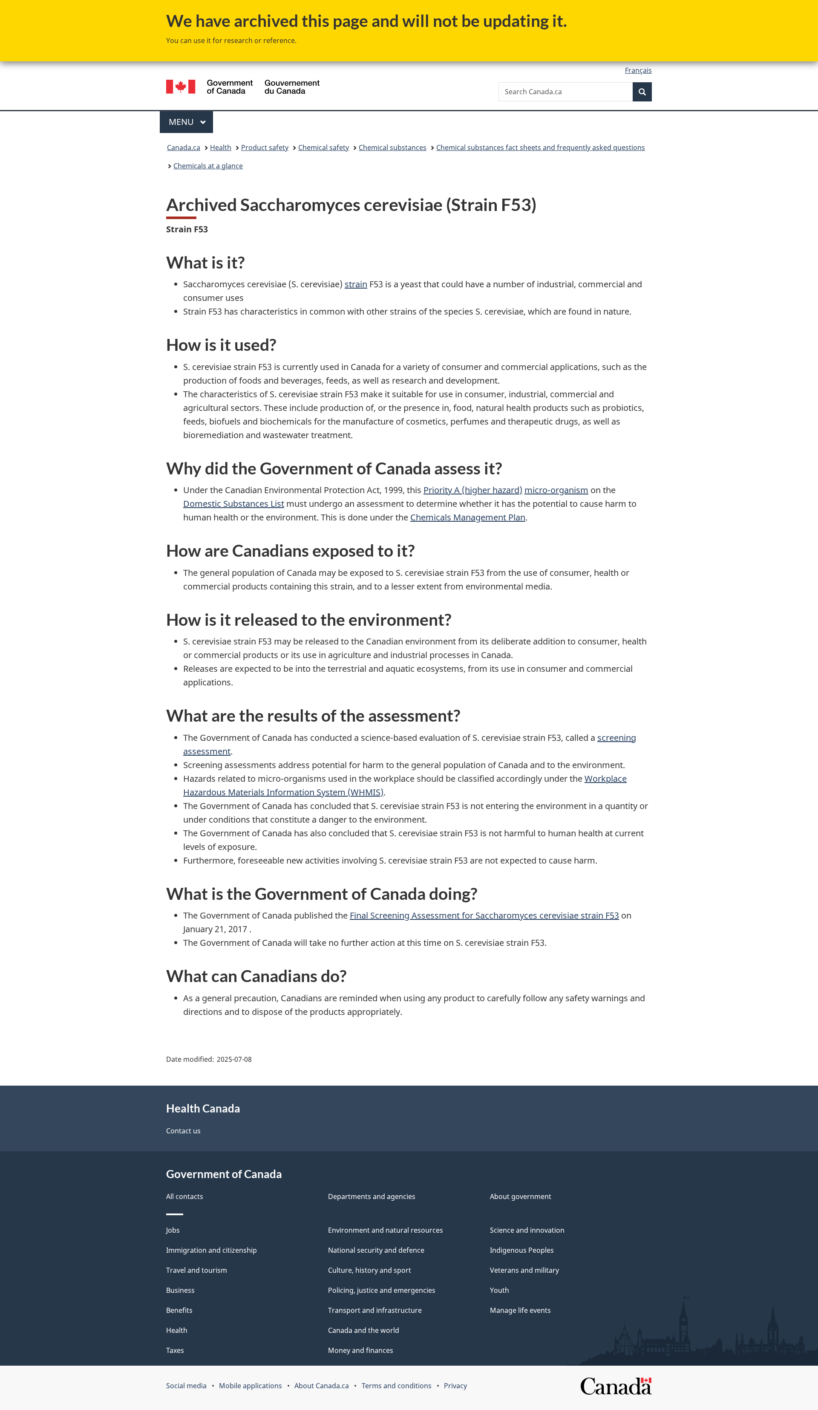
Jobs (173, 1230)
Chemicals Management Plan (467, 517)
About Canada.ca (321, 1385)
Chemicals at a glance (208, 165)
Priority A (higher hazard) (472, 490)
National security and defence (376, 1250)
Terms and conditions (397, 1385)
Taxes (175, 1350)
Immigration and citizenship (211, 1250)
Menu (182, 121)
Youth (499, 1290)
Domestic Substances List (233, 503)
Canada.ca (183, 147)
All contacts (184, 1196)
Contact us (183, 1131)
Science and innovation (527, 1230)
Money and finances (360, 1350)
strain (356, 284)
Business (180, 1290)
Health (220, 147)
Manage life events (520, 1310)
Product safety (264, 147)
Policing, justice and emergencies (381, 1290)
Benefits (179, 1310)
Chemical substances (392, 147)
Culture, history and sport (369, 1270)
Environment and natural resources (385, 1230)
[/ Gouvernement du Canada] (243, 88)
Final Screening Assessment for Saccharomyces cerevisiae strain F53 (484, 915)
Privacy (455, 1385)
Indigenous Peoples (522, 1250)
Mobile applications (250, 1385)
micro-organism (556, 490)
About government (520, 1196)
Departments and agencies (371, 1196)
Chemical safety (323, 147)
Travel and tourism (196, 1270)
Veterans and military (524, 1270)
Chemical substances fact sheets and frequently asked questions (540, 147)
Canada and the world (363, 1330)
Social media (186, 1385)
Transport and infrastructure (375, 1310)
